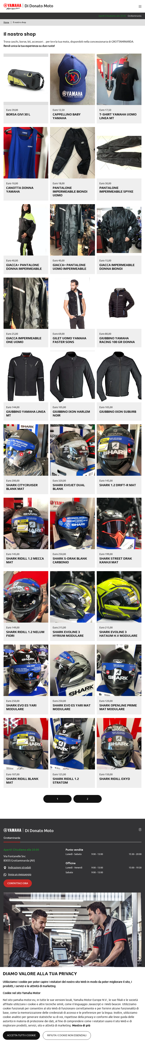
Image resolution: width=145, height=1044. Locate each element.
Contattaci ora (17, 883)
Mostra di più (81, 1025)
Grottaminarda (12, 837)
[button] (140, 6)
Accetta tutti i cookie (21, 1035)
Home (6, 22)
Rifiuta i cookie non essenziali (66, 1035)
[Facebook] (140, 829)
